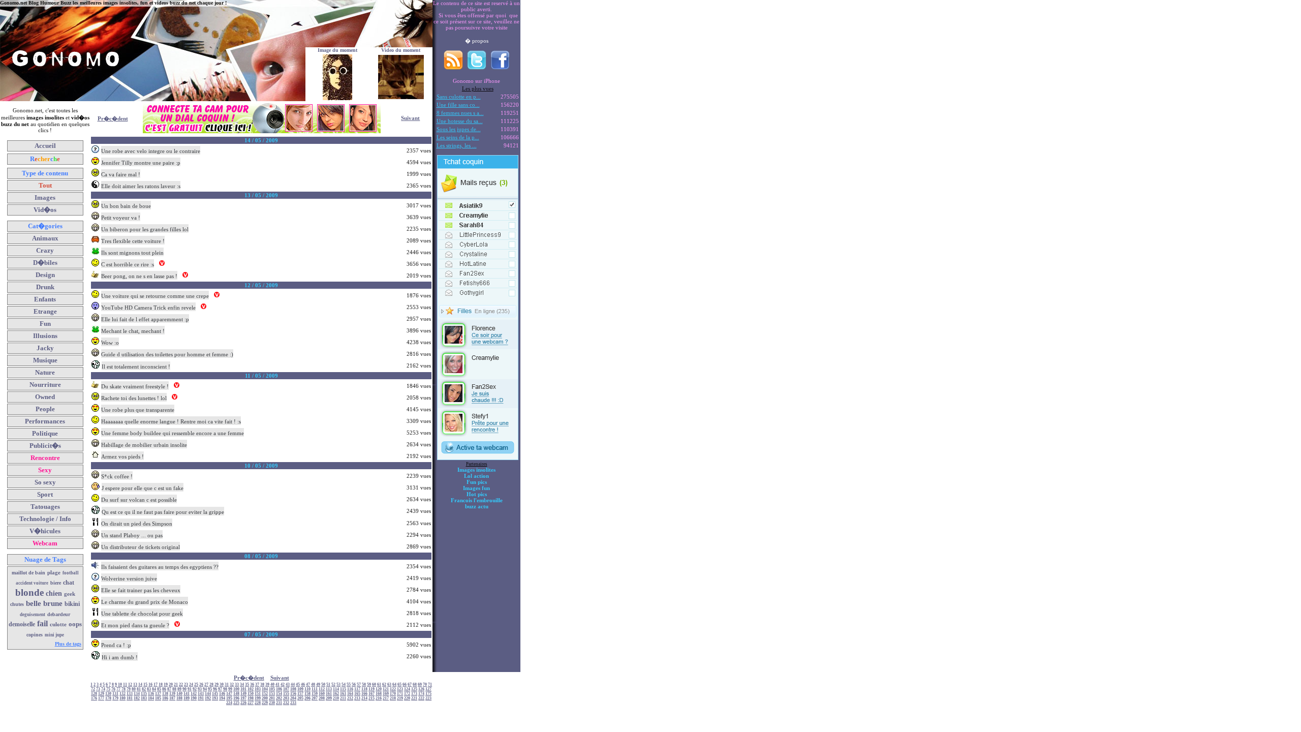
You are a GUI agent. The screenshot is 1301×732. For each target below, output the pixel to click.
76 (113, 689)
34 (242, 684)
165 (357, 693)
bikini (72, 603)
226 (243, 702)
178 (108, 698)
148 (236, 693)
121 (386, 689)
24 (191, 684)
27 (206, 684)
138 (165, 693)
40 (272, 684)
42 (283, 684)
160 (322, 693)
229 (265, 702)
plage (53, 572)
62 (384, 684)
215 (371, 698)
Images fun (476, 488)
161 (329, 693)
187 (172, 698)
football (71, 572)
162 (336, 693)
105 (272, 689)
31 (227, 684)
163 (343, 693)
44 (293, 684)
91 (190, 689)
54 (344, 684)
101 (243, 689)
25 (196, 684)
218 (393, 698)
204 (293, 698)
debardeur (58, 614)
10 (120, 684)
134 (137, 693)
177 (101, 698)
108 (293, 689)
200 (265, 698)
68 (415, 684)
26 (201, 684)
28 (211, 684)
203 (286, 698)
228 (258, 702)
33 (237, 684)
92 (195, 689)
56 (354, 684)
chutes (17, 604)
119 (371, 689)
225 (236, 702)
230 (272, 702)
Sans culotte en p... (459, 97)
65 (399, 684)
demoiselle (22, 624)
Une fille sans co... (458, 105)
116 (350, 689)
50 (323, 684)
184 (151, 698)
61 (379, 684)
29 (216, 684)
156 (293, 693)
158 (307, 693)
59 (369, 684)
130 (108, 693)
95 (210, 689)
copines (34, 634)
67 (410, 684)
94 (205, 689)
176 (94, 698)
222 (421, 698)
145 (215, 693)
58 (364, 684)
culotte (58, 624)
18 (161, 684)
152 (265, 693)
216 (379, 698)
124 (407, 689)
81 (139, 689)
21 (176, 684)
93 (200, 689)
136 (151, 693)
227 (250, 702)
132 (122, 693)
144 (208, 693)
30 (222, 684)
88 (174, 689)
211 (343, 698)
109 (300, 689)
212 (350, 698)
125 (414, 689)
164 (350, 693)
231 (279, 702)
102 (250, 689)
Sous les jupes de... (459, 129)
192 (208, 698)
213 (357, 698)
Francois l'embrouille (477, 500)
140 (179, 693)
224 (229, 702)
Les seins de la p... (458, 137)
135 (144, 693)
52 (333, 684)
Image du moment (337, 50)
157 (300, 693)
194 (222, 698)
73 (98, 689)
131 (115, 693)
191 (201, 698)
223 (428, 698)
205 (300, 698)
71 (430, 684)
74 (103, 689)
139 (172, 693)
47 (308, 684)
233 (293, 702)
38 (262, 684)
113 (329, 689)
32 (232, 684)
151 (258, 693)
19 (166, 684)
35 (247, 684)
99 (230, 689)
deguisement (32, 614)
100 (236, 689)
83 (149, 689)
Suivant (410, 118)
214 (364, 698)
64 (394, 684)
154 (279, 693)
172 (407, 693)
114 (336, 689)
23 (186, 684)
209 (329, 698)
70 (425, 684)
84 (154, 689)
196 (236, 698)
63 (389, 684)
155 (286, 693)
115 (343, 689)
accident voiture (32, 583)
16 (150, 684)
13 (135, 684)
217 (386, 698)
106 (279, 689)
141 (186, 693)
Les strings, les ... (457, 145)
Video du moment (400, 50)
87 (169, 689)
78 (123, 689)
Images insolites (476, 470)
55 (349, 684)
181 (130, 698)
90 (184, 689)
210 (336, 698)
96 (215, 689)
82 (144, 689)
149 (243, 693)
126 (421, 689)
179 (115, 698)
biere (55, 583)
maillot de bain (28, 572)
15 (145, 684)
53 (338, 684)
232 (286, 702)
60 (374, 684)
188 (179, 698)
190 (194, 698)
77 (118, 689)
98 (225, 689)
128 (94, 693)
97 (220, 689)
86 (164, 689)
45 (298, 684)
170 (393, 693)
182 (137, 698)
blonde (29, 592)
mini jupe (54, 634)
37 (257, 684)
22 (181, 684)
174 (421, 693)
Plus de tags (68, 644)
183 (144, 698)
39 (267, 684)
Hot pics (477, 494)
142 (194, 693)
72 (93, 689)
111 (315, 689)
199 (258, 698)
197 (243, 698)
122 (393, 689)
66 (404, 684)
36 (252, 684)
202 (279, 698)
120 (379, 689)
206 (307, 698)
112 (322, 689)
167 (371, 693)
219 (400, 698)
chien (54, 593)
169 (386, 693)
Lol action (476, 476)
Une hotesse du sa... (460, 121)
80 (134, 689)
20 (171, 684)
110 (307, 689)
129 (101, 693)
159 (315, 693)
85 (159, 689)
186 (165, 698)
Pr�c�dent (113, 118)
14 (140, 684)
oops (75, 624)
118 (364, 689)
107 (286, 689)
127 (428, 689)
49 (318, 684)
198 (250, 698)
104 (265, 689)
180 (122, 698)
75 (108, 689)
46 (303, 684)
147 (229, 693)
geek (69, 594)
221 (414, 698)
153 (272, 693)
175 (428, 693)
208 (322, 698)
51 (328, 684)
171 (400, 693)
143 (201, 693)
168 (379, 693)
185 (158, 698)
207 (315, 698)
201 (272, 698)
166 (364, 693)
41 (277, 684)
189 (186, 698)
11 (125, 684)
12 (130, 684)
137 (158, 693)
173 (414, 693)
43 (288, 684)
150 (250, 693)
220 (407, 698)
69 (420, 684)
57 (359, 684)
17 (155, 684)
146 (222, 693)
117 (357, 689)
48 (313, 684)
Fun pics (477, 482)
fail (42, 623)
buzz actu (476, 506)
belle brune (44, 603)
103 (258, 689)
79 (129, 689)
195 (229, 698)
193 (215, 698)
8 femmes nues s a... (460, 113)
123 (400, 689)
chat (68, 582)
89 (179, 689)
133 (130, 693)
